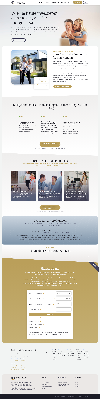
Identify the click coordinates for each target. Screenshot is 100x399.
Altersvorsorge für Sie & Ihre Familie (26, 122)
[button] (13, 235)
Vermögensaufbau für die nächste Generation (71, 123)
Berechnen (50, 314)
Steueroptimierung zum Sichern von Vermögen (49, 122)
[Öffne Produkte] (49, 2)
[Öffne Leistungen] (43, 2)
